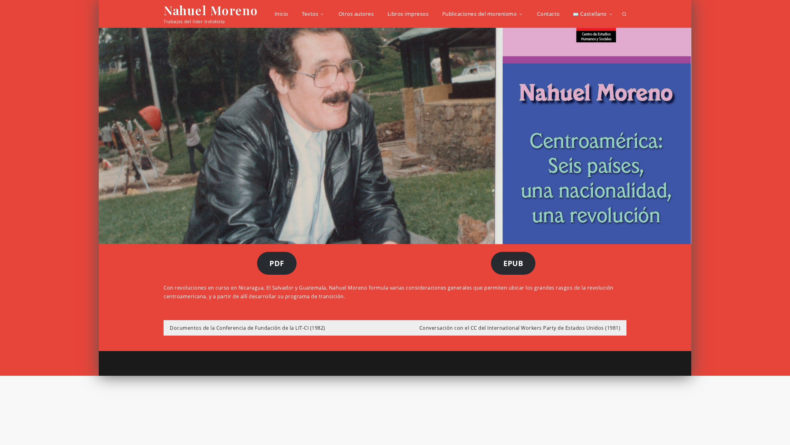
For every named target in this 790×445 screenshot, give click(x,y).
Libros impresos (408, 13)
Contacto (548, 13)
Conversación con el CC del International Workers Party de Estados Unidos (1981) (520, 327)
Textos (310, 13)
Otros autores (356, 13)
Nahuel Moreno (211, 10)
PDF (276, 263)
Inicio (281, 13)
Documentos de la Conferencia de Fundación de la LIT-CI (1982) (247, 327)
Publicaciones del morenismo (479, 13)
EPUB (513, 263)
